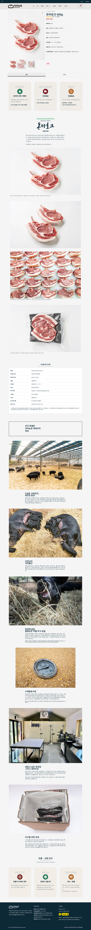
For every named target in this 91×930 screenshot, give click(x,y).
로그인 (82, 1)
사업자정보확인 (80, 927)
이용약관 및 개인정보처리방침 (70, 927)
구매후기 (60, 6)
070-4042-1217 (62, 909)
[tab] (27, 74)
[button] (42, 13)
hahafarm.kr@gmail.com (64, 911)
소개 (37, 6)
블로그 (47, 6)
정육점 (42, 6)
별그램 (54, 6)
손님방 (65, 6)
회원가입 (87, 1)
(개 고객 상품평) (56, 16)
